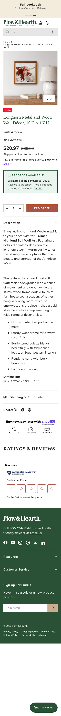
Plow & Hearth (20, 625)
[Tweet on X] (16, 410)
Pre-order (42, 208)
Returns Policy (11, 634)
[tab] (26, 15)
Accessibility (28, 634)
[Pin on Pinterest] (29, 410)
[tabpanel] (30, 480)
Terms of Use (48, 631)
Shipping (9, 154)
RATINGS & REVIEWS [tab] (29, 448)
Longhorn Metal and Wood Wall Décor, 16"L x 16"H (27, 45)
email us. (36, 533)
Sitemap (42, 634)
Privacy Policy (10, 631)
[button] (48, 23)
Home (6, 42)
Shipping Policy (30, 631)
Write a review (12, 132)
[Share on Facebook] (22, 410)
